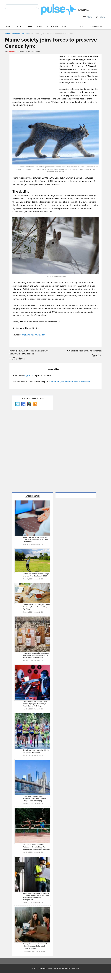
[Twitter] (17, 404)
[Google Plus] (29, 404)
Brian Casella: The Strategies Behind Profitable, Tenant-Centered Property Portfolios (36, 607)
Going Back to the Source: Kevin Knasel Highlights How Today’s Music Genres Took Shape (35, 704)
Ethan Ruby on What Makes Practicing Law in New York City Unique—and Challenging (34, 798)
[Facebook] (23, 404)
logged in (28, 375)
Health (30, 26)
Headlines (19, 26)
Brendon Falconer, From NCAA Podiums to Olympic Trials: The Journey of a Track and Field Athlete (36, 847)
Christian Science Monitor (32, 334)
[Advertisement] (35, 74)
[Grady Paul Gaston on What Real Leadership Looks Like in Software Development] (32, 518)
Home (8, 26)
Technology (52, 26)
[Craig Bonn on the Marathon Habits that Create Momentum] (32, 731)
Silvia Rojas (11, 51)
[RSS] (35, 404)
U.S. (74, 26)
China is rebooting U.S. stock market (84, 350)
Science (40, 26)
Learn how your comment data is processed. (70, 381)
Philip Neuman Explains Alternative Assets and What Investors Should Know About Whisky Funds (36, 655)
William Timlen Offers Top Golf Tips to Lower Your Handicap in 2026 (36, 575)
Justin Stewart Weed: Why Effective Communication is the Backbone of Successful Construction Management (36, 896)
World (82, 26)
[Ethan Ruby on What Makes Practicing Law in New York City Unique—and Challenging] (32, 777)
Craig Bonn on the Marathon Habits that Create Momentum (36, 751)
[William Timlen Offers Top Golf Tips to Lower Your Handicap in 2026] (32, 561)
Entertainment (95, 26)
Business (65, 26)
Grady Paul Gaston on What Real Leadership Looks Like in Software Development (35, 539)
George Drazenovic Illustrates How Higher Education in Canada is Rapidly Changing (36, 946)
